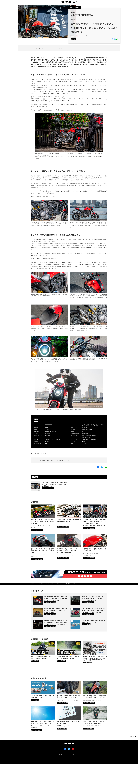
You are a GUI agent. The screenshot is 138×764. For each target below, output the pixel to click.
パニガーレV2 (41, 555)
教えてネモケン (61, 700)
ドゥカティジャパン (38, 453)
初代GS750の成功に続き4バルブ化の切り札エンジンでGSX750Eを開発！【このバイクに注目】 (55, 610)
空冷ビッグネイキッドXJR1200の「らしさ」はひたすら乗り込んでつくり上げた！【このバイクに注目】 (93, 598)
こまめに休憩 (34, 727)
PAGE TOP (132, 736)
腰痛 (94, 700)
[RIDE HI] (69, 2)
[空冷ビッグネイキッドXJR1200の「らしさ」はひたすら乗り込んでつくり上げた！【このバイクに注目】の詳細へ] (75, 600)
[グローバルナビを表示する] (2, 2)
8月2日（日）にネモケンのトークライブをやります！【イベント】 (93, 621)
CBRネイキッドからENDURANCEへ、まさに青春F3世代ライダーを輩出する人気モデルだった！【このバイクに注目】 (55, 622)
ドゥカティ (34, 48)
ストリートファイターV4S (44, 525)
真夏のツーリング (44, 725)
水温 (68, 725)
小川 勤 (76, 36)
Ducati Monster (48, 424)
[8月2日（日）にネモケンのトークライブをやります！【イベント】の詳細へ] (75, 624)
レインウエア (87, 725)
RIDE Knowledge (61, 725)
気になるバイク (50, 48)
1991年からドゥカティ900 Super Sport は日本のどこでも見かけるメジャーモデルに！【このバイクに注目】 (55, 598)
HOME (32, 584)
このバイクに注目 (74, 8)
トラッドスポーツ (60, 48)
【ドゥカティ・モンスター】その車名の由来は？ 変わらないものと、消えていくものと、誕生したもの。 (54, 484)
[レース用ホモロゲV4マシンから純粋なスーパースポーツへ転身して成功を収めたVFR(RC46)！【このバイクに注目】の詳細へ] (75, 612)
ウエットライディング (97, 725)
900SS (66, 524)
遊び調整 (76, 700)
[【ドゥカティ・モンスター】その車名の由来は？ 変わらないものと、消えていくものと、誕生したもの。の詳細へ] (35, 486)
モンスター (41, 48)
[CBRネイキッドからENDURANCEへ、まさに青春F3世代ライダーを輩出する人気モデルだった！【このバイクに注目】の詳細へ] (38, 624)
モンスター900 (94, 553)
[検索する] (135, 2)
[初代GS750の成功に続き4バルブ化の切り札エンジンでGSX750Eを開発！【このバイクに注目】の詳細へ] (38, 612)
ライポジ (99, 700)
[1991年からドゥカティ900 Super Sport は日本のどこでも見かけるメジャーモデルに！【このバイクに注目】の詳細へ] (38, 600)
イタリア (68, 48)
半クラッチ (69, 700)
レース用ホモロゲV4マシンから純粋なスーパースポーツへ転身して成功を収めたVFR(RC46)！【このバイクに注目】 (93, 610)
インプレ (33, 527)
